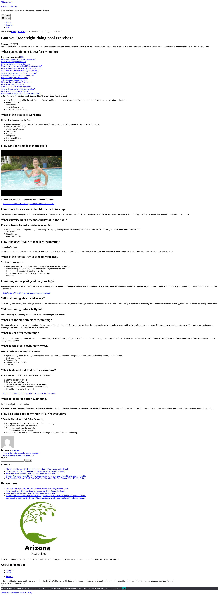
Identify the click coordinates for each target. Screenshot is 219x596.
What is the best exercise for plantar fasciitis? (21, 453)
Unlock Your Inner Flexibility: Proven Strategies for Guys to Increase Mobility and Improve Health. (46, 476)
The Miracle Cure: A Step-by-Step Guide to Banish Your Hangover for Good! (37, 469)
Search (28, 460)
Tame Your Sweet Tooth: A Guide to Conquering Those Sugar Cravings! (35, 471)
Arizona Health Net (9, 6)
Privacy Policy (26, 593)
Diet (8, 27)
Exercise (9, 25)
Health (8, 23)
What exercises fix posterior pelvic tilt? (18, 455)
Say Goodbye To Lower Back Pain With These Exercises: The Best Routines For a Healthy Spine (45, 478)
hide (22, 57)
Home (13, 32)
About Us (10, 570)
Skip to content (7, 2)
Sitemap (9, 577)
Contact (9, 572)
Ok (124, 588)
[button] (2, 586)
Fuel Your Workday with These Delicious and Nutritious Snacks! (32, 473)
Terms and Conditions (10, 593)
